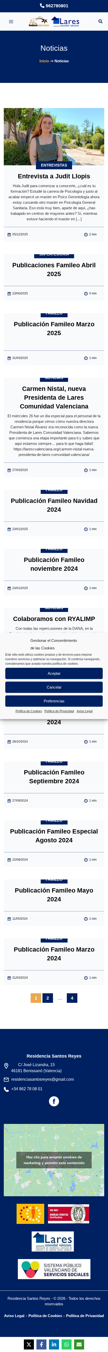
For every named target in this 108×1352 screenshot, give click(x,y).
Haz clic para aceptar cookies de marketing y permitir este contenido (54, 1160)
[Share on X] (29, 1344)
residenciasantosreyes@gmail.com (42, 1079)
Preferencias (54, 701)
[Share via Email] (79, 1344)
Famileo (54, 313)
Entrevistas (54, 165)
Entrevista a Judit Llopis (54, 176)
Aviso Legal (85, 711)
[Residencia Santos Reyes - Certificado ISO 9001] (70, 1209)
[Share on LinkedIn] (54, 1344)
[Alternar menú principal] (11, 21)
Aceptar (54, 673)
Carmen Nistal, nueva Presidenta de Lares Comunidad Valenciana (54, 397)
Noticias (54, 378)
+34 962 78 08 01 (26, 1089)
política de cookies (65, 664)
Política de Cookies (29, 711)
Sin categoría (54, 254)
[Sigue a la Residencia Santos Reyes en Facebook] (54, 1103)
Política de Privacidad (59, 711)
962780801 (56, 5)
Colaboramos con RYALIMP (54, 618)
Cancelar (54, 687)
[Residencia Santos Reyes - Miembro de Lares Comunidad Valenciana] (53, 1237)
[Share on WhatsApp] (67, 1344)
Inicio (44, 61)
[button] (100, 22)
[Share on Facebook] (41, 1344)
